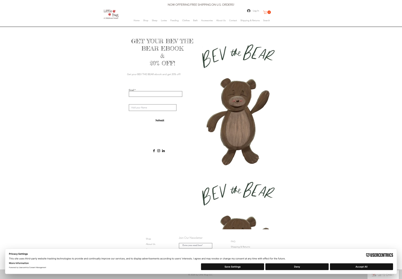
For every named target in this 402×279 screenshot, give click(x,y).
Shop (148, 238)
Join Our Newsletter (191, 238)
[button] (267, 12)
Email (131, 90)
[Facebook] (154, 151)
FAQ (233, 241)
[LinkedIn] (163, 151)
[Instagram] (159, 151)
